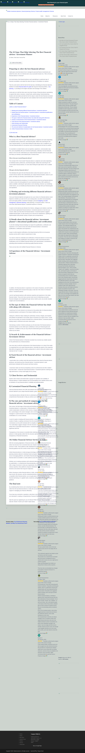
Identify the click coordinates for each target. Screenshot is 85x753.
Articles (21, 733)
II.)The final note (13, 132)
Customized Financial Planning (19, 125)
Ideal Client (22, 737)
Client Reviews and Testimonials (20, 123)
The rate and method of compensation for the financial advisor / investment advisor (32, 127)
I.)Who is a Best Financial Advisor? (18, 106)
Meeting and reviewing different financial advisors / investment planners (29, 110)
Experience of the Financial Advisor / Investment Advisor (26, 116)
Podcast (21, 740)
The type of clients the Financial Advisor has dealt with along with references (31, 117)
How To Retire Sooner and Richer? (48, 521)
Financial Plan (22, 57)
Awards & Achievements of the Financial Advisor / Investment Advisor (29, 119)
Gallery (21, 735)
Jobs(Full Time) (23, 739)
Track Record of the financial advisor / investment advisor (26, 121)
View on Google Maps (37, 745)
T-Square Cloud (40, 750)
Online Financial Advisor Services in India (22, 129)
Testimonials (22, 744)
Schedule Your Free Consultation (46, 4)
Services (21, 742)
